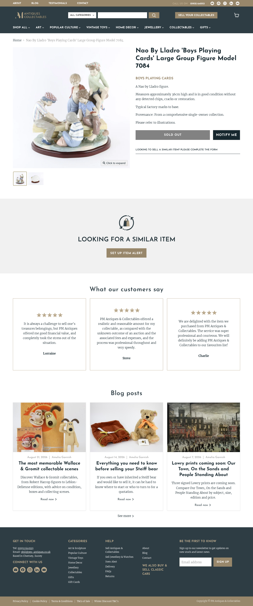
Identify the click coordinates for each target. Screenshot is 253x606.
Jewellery (153, 27)
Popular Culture (64, 27)
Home (17, 40)
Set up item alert (126, 253)
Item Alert (111, 561)
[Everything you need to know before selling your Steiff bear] (126, 427)
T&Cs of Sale (83, 601)
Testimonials (58, 3)
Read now (48, 499)
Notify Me (226, 135)
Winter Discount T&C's (106, 601)
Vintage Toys (97, 27)
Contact (82, 3)
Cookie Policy (39, 601)
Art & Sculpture (77, 548)
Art (39, 27)
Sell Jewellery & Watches (119, 556)
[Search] (154, 15)
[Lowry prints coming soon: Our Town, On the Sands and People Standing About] (203, 427)
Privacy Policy (20, 601)
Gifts (204, 27)
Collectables (181, 27)
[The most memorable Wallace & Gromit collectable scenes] (49, 427)
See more (125, 516)
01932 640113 (197, 4)
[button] (19, 178)
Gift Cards (74, 581)
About (17, 3)
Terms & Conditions (62, 601)
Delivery (110, 566)
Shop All (20, 27)
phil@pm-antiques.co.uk (35, 551)
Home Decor (126, 27)
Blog (34, 3)
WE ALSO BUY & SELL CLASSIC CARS (154, 570)
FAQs (108, 571)
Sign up (223, 562)
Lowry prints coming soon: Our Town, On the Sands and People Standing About (203, 469)
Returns (109, 576)
